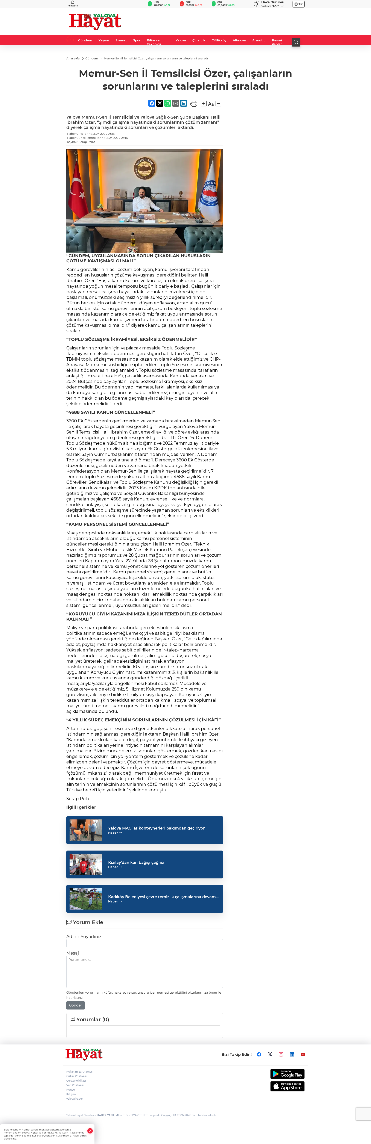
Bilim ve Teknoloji (154, 42)
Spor (136, 40)
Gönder (75, 1005)
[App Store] (277, 1086)
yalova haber (74, 1098)
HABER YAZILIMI (108, 1115)
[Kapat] (90, 1131)
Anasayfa (73, 5)
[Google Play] (277, 1074)
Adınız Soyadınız (83, 936)
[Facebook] (259, 1054)
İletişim (71, 1094)
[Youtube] (303, 1054)
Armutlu (259, 40)
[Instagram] (281, 1054)
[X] (270, 1054)
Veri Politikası (75, 1085)
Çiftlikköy (219, 40)
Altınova (239, 40)
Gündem (85, 40)
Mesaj (72, 953)
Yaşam (104, 40)
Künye (70, 1089)
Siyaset (121, 40)
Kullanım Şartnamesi (79, 1071)
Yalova (181, 40)
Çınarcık (198, 40)
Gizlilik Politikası (76, 1076)
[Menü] (302, 42)
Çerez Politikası (76, 1080)
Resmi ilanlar (277, 42)
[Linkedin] (292, 1054)
